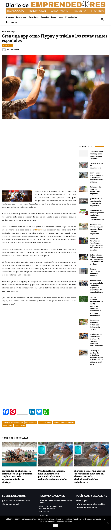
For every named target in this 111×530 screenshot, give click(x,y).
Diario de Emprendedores (13, 422)
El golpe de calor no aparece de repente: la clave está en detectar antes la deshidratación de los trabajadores (89, 476)
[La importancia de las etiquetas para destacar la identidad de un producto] (83, 257)
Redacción (14, 50)
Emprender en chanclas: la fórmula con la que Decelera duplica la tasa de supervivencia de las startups (17, 476)
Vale (55, 525)
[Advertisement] (39, 163)
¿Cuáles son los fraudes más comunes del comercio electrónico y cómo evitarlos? (96, 340)
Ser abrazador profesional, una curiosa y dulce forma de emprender (96, 229)
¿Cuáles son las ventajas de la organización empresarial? (96, 202)
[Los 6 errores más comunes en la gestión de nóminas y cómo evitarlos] (83, 175)
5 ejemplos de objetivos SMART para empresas (95, 190)
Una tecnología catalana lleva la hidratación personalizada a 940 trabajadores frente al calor (53, 475)
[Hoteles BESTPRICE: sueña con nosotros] (83, 271)
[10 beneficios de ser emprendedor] (83, 165)
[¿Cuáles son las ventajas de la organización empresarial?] (83, 201)
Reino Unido (7, 425)
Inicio (4, 31)
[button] (102, 19)
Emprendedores (45, 422)
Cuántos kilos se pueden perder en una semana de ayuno (96, 154)
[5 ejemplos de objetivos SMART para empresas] (83, 189)
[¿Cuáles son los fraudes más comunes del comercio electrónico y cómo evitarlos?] (83, 336)
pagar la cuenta (67, 422)
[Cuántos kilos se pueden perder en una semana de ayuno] (83, 153)
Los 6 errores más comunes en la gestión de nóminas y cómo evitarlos (97, 177)
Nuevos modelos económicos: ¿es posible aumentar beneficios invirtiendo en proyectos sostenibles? (96, 306)
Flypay (38, 230)
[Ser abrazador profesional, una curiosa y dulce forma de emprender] (83, 226)
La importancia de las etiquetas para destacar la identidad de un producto (96, 259)
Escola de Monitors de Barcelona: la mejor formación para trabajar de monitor (97, 244)
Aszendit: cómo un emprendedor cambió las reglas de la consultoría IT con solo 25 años (97, 286)
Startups (12, 31)
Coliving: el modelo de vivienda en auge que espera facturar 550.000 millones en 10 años (96, 357)
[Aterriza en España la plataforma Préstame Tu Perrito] (83, 322)
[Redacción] (4, 50)
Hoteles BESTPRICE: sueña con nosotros (95, 272)
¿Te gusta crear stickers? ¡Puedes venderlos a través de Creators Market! (97, 215)
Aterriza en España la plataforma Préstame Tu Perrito (95, 324)
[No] (107, 522)
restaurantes (20, 425)
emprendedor (30, 422)
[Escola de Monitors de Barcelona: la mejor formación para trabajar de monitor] (83, 240)
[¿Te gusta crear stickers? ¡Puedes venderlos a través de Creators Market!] (83, 212)
